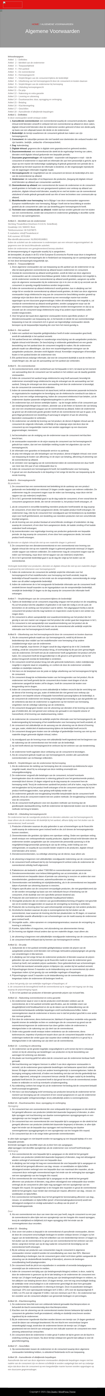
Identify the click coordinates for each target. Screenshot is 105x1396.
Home (35, 24)
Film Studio (52, 1392)
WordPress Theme (67, 1392)
